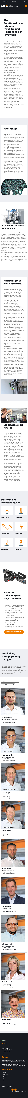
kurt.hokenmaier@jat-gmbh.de (10, 760)
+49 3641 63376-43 (7, 834)
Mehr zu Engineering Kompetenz (14, 631)
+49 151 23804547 (6, 910)
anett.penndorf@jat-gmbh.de (9, 987)
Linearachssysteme (21, 666)
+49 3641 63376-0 (5, 1)
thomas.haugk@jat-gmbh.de (9, 722)
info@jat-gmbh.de (14, 1)
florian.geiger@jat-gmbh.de (9, 873)
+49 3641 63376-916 (7, 872)
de (24, 1)
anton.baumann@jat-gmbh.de (9, 1025)
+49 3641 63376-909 (7, 796)
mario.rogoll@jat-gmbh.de (9, 798)
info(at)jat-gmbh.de (7, 1054)
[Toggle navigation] (26, 6)
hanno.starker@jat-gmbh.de (9, 835)
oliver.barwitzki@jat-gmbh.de (9, 949)
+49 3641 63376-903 (7, 721)
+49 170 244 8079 (6, 947)
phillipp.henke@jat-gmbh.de (9, 911)
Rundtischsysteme (6, 667)
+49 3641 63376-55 (7, 985)
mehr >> (3, 1066)
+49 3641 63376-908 (7, 1023)
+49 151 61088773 (6, 758)
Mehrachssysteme (17, 667)
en (26, 1)
